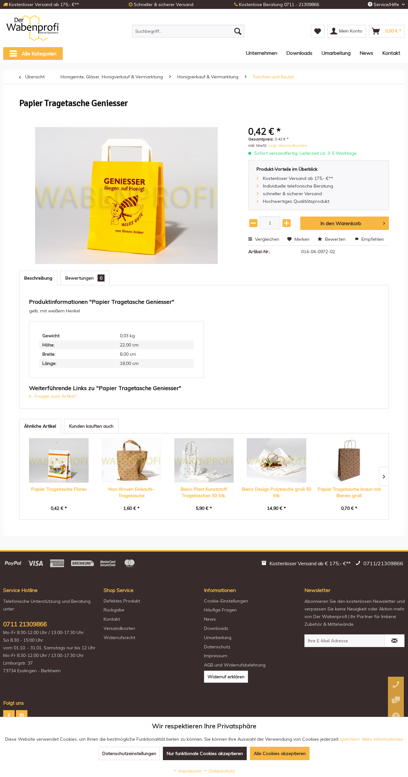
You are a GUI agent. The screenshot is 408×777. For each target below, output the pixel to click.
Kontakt (112, 619)
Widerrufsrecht (119, 637)
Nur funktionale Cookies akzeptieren (205, 753)
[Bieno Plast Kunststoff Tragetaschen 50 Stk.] (204, 460)
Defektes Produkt (122, 601)
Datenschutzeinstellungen (129, 753)
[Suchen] (237, 31)
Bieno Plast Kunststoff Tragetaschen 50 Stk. (204, 492)
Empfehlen (372, 239)
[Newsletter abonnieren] (394, 640)
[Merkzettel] (317, 31)
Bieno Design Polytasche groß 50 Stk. (276, 492)
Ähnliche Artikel (40, 426)
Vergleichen (266, 239)
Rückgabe (114, 610)
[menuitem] (188, 31)
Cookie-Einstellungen (226, 601)
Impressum (215, 656)
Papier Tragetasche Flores (59, 489)
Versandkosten (119, 628)
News (210, 619)
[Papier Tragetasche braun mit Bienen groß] (349, 460)
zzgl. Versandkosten (287, 145)
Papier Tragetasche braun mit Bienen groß (349, 492)
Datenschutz (217, 647)
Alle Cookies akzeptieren (280, 753)
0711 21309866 (25, 624)
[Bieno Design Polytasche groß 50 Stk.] (276, 460)
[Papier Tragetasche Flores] (59, 460)
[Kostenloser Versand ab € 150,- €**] (306, 564)
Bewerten (335, 239)
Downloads (216, 628)
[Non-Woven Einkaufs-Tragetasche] (131, 460)
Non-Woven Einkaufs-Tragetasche (131, 492)
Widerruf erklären (226, 677)
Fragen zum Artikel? (55, 396)
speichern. (351, 739)
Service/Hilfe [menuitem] (386, 4)
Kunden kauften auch (91, 426)
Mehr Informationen (382, 739)
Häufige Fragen (220, 610)
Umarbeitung (217, 637)
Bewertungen (83, 278)
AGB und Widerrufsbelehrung (235, 665)
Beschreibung (38, 278)
